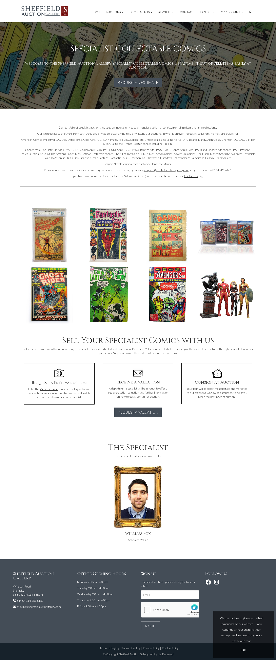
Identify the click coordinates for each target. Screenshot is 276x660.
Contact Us (191, 176)
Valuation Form (49, 389)
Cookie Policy (170, 648)
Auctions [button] (113, 12)
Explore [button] (206, 12)
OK (243, 650)
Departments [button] (140, 12)
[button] (251, 12)
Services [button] (165, 12)
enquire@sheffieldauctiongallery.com (166, 170)
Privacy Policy (151, 648)
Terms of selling (130, 648)
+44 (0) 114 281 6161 (30, 600)
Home (95, 12)
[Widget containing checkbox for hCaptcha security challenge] (171, 609)
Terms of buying (109, 648)
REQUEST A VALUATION (138, 412)
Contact (187, 12)
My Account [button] (231, 12)
